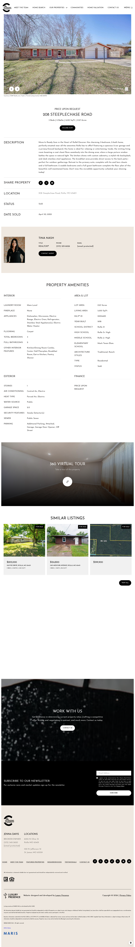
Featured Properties (35, 862)
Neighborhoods (54, 862)
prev (11, 88)
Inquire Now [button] (67, 128)
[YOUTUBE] (123, 861)
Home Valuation (95, 8)
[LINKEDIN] (106, 861)
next (17, 88)
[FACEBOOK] (95, 861)
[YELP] (118, 861)
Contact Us (84, 862)
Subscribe (114, 793)
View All (125, 583)
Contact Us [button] (67, 728)
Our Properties (56, 8)
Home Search (38, 8)
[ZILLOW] (129, 861)
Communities (77, 8)
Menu (127, 8)
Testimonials (70, 862)
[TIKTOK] (112, 861)
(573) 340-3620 (11, 842)
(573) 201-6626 (63, 246)
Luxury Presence (62, 896)
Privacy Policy (120, 786)
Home (4, 862)
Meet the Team (21, 8)
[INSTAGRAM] (101, 861)
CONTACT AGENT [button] (47, 253)
